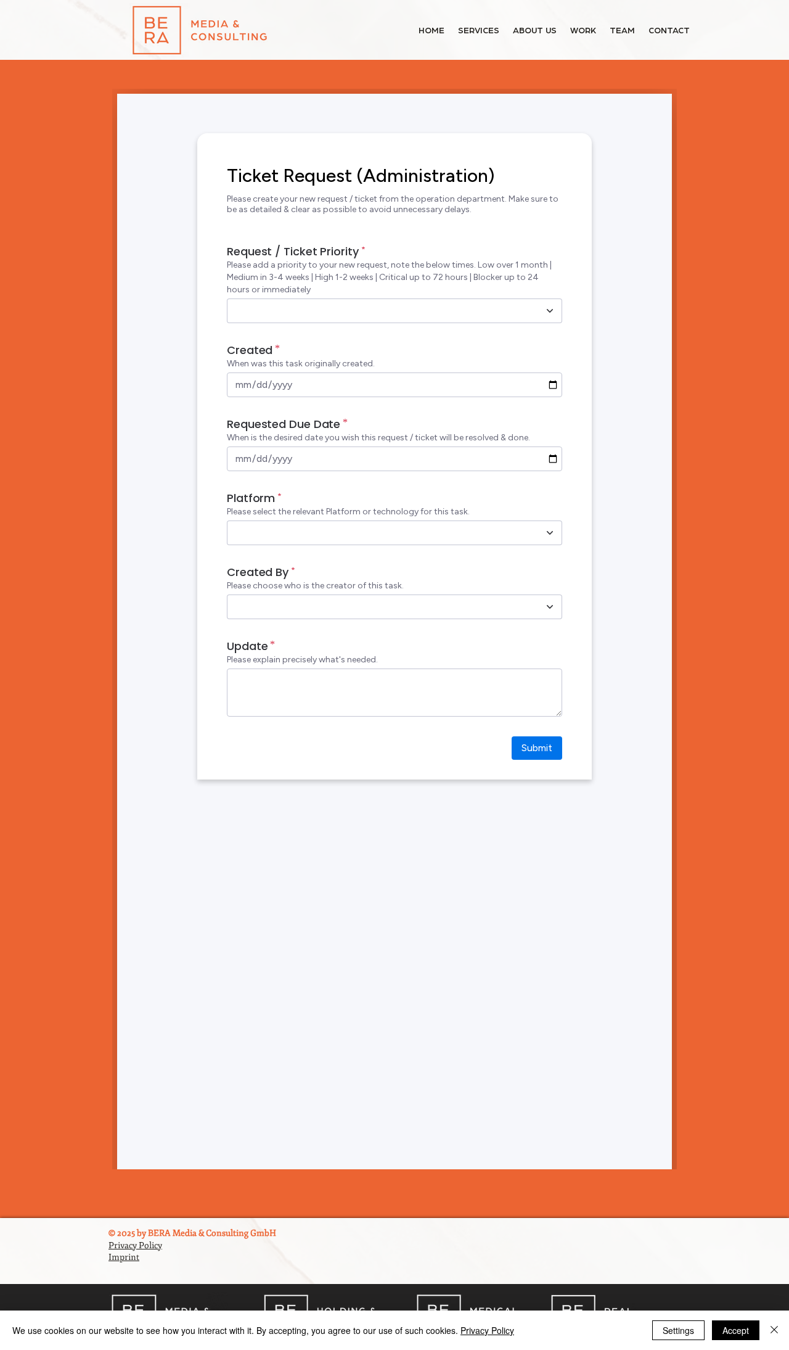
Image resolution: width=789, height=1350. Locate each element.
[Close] (774, 1330)
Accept (735, 1330)
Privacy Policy (487, 1330)
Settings (678, 1330)
